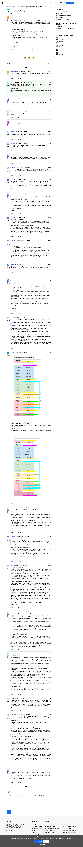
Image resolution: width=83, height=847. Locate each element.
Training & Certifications (37, 826)
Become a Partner (35, 834)
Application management (50, 830)
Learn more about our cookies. (65, 838)
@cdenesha (12, 325)
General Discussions (16, 2)
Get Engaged (51, 2)
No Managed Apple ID (60, 11)
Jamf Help (34, 824)
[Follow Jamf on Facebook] (16, 830)
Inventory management (49, 832)
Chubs (60, 37)
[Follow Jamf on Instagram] (14, 830)
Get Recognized (42, 2)
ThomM (61, 45)
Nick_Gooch (12, 99)
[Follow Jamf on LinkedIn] (9, 830)
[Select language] (64, 3)
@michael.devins (14, 538)
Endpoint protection (66, 828)
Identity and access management (69, 826)
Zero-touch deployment (50, 826)
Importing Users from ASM (62, 19)
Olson (11, 698)
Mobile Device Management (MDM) (52, 828)
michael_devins (13, 317)
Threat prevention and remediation (69, 830)
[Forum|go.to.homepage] (5, 3)
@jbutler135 (13, 509)
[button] (70, 3)
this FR (26, 634)
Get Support (24, 2)
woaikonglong (62, 49)
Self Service (64, 824)
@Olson (12, 716)
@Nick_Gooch (13, 169)
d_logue (12, 17)
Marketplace (34, 832)
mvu (60, 52)
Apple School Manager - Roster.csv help (64, 15)
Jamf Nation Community (37, 828)
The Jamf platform (48, 824)
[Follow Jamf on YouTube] (11, 830)
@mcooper (12, 123)
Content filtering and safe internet (69, 832)
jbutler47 (12, 264)
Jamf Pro (13, 46)
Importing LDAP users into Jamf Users (64, 28)
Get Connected (33, 2)
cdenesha (12, 153)
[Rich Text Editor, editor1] (29, 803)
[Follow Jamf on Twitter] (6, 830)
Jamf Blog (34, 830)
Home (6, 6)
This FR (38, 637)
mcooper (12, 82)
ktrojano (61, 41)
